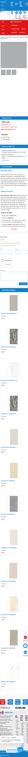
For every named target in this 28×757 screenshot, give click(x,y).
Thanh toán (16, 4)
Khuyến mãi (22, 32)
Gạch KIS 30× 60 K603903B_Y (9, 313)
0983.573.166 (13, 127)
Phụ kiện (24, 28)
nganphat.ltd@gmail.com (9, 129)
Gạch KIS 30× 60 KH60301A (8, 614)
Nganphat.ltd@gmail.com (6, 726)
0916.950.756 (6, 127)
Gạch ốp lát (14, 32)
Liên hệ (17, 725)
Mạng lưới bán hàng (12, 4)
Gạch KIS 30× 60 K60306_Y (8, 681)
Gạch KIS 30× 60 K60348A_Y (8, 581)
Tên (2, 249)
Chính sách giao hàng (22, 730)
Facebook (3, 1)
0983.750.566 (25, 655)
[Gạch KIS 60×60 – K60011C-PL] (3, 72)
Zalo (2, 5)
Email (16, 249)
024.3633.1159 (6, 124)
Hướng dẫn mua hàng (22, 724)
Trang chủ (11, 22)
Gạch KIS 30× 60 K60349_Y (8, 514)
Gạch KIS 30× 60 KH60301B (8, 347)
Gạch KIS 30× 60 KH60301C (8, 414)
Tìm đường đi (17, 728)
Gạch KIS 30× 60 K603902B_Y (9, 547)
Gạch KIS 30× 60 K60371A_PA (9, 380)
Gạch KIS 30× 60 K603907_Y (8, 447)
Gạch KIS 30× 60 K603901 (8, 481)
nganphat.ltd (25, 640)
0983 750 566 (6, 137)
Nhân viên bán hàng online (21, 4)
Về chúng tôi (17, 721)
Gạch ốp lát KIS (15, 37)
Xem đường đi (5, 160)
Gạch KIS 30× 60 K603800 (8, 648)
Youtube (3, 9)
